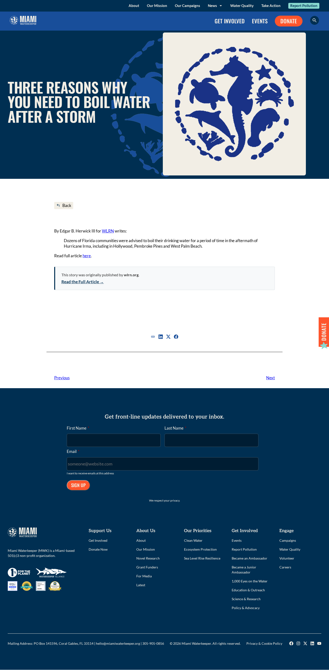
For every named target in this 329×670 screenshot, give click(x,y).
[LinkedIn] (160, 336)
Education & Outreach (248, 590)
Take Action (271, 5)
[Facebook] (176, 336)
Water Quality (242, 5)
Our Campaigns (187, 5)
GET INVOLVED (230, 21)
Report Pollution (303, 5)
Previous (62, 377)
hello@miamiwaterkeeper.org (118, 643)
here (87, 255)
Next (270, 377)
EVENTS (260, 21)
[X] (168, 336)
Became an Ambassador (249, 558)
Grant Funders (147, 567)
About (134, 5)
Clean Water (193, 540)
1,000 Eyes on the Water (250, 581)
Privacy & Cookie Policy (264, 643)
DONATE (288, 21)
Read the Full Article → (82, 281)
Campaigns (287, 540)
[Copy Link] (153, 336)
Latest (140, 585)
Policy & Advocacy (246, 608)
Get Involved (98, 540)
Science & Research (246, 599)
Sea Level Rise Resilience (202, 558)
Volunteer (286, 558)
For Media (144, 576)
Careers (285, 567)
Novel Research (148, 558)
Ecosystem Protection (200, 549)
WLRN (108, 230)
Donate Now (98, 549)
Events (237, 540)
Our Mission (157, 5)
